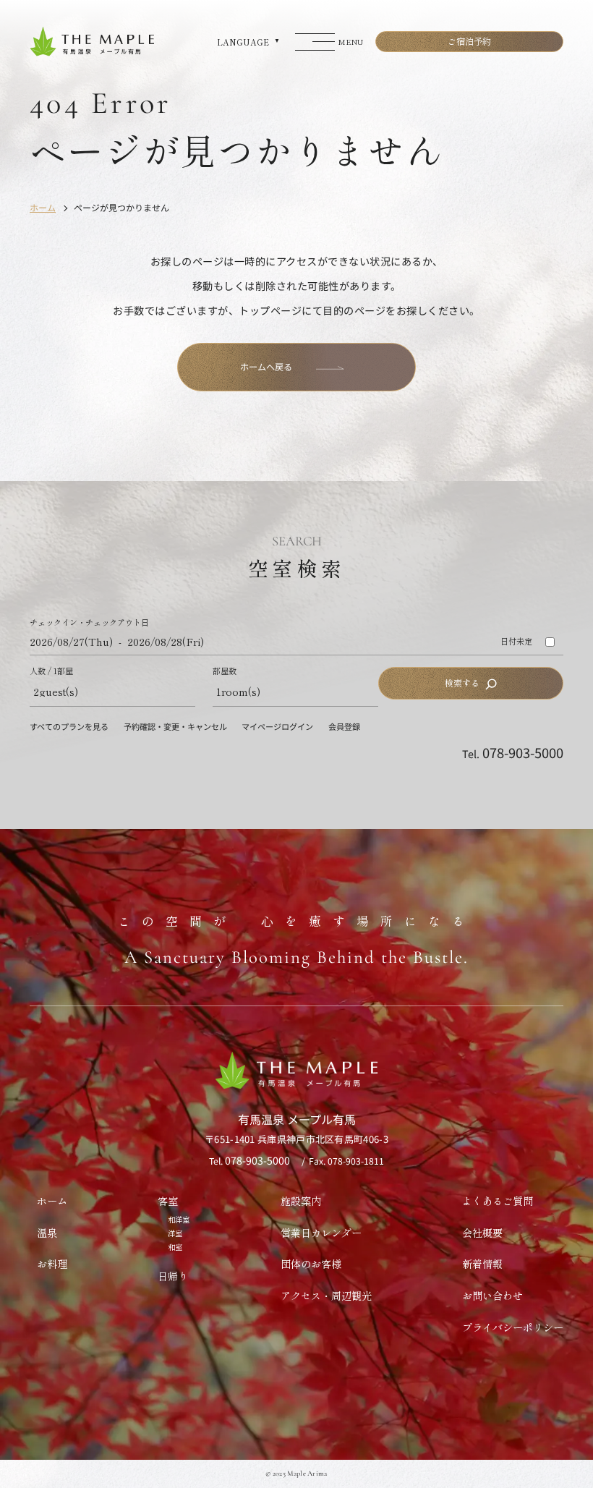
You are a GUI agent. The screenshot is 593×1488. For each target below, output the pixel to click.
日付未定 (516, 641)
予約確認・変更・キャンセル (175, 726)
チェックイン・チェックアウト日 (89, 622)
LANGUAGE (243, 42)
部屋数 (224, 671)
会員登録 (344, 726)
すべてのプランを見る (69, 726)
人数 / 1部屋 (51, 671)
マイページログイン (277, 726)
